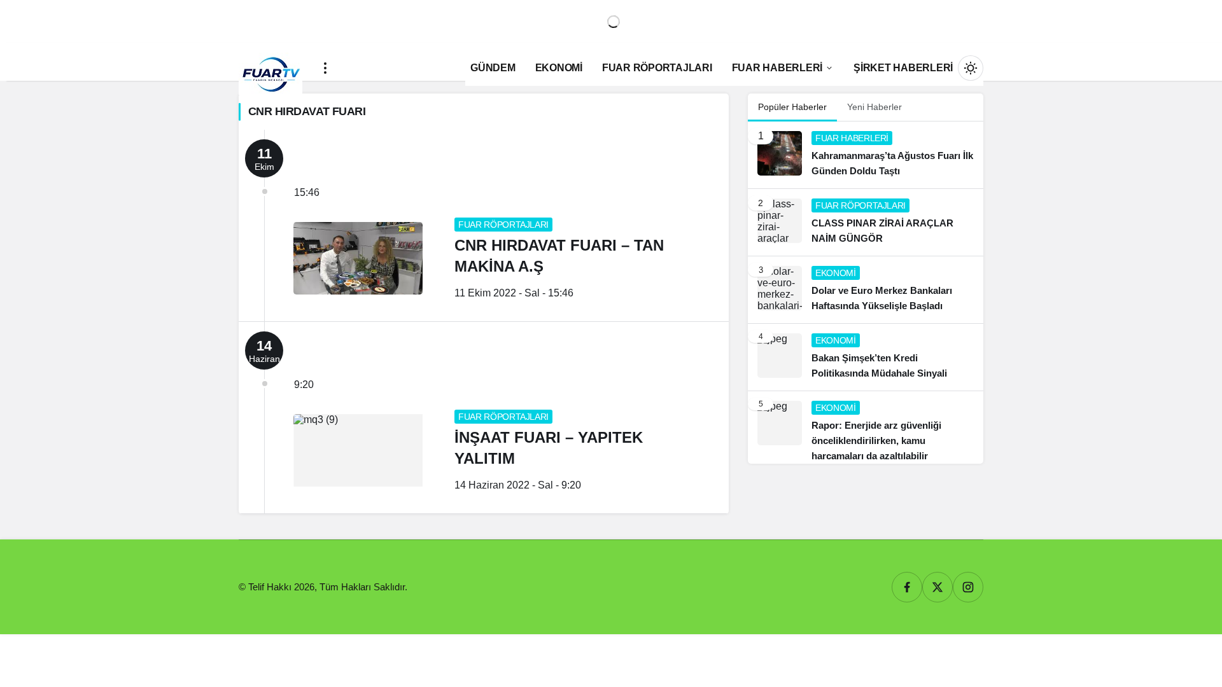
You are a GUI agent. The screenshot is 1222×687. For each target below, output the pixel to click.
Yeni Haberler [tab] (874, 107)
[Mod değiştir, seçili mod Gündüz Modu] (970, 68)
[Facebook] (907, 587)
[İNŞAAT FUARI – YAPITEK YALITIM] (484, 417)
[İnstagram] (968, 587)
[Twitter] (937, 587)
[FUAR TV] (270, 67)
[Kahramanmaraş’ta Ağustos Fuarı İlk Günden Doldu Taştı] (865, 154)
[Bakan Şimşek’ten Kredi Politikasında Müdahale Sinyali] (865, 357)
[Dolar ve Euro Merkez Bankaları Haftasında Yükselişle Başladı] (865, 289)
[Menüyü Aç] (325, 68)
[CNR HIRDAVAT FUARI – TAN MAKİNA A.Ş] (484, 225)
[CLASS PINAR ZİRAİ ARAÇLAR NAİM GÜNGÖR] (865, 222)
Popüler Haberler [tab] (792, 107)
